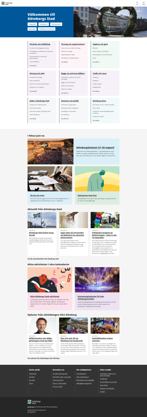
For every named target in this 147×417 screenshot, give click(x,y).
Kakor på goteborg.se (82, 377)
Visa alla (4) (68, 62)
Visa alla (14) (66, 119)
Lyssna (31, 383)
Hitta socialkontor (35, 80)
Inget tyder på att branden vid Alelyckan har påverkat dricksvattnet (72, 235)
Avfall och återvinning (67, 86)
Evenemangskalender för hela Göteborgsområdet (91, 297)
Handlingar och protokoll (46, 29)
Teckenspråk (32, 374)
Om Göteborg (65, 115)
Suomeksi (32, 377)
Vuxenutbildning (34, 62)
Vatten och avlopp (66, 89)
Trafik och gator (97, 84)
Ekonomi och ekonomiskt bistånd (39, 84)
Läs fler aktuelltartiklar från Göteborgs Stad (43, 259)
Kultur (94, 58)
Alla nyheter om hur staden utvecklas (103, 105)
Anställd (102, 392)
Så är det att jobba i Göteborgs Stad (40, 111)
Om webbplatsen (81, 374)
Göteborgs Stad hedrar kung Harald (41, 233)
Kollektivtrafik (97, 87)
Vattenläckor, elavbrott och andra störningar (71, 78)
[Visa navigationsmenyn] (143, 3)
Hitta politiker (104, 385)
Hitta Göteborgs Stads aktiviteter (44, 296)
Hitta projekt (96, 108)
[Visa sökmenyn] (137, 3)
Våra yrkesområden (35, 108)
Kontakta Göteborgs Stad (60, 374)
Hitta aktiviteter (56, 24)
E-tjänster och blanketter (107, 388)
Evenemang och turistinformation (102, 55)
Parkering (95, 77)
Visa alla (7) (98, 62)
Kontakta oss (43, 24)
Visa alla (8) (35, 119)
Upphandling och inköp (68, 55)
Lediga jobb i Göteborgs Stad (38, 105)
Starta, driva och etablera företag (70, 48)
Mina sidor (32, 29)
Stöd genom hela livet (87, 195)
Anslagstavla (103, 379)
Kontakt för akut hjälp (36, 77)
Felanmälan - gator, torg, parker (62, 377)
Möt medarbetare (35, 115)
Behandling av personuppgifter (85, 380)
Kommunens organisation (68, 105)
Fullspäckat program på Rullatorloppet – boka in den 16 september (104, 235)
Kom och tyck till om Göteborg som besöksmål (71, 339)
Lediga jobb (32, 24)
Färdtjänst (96, 80)
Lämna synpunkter (58, 380)
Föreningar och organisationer (70, 58)
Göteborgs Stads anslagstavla (69, 108)
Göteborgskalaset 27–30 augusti (95, 147)
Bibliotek (95, 48)
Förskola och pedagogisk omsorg (39, 48)
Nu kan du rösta (37, 195)
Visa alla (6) (35, 66)
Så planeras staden (98, 116)
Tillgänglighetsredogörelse (84, 383)
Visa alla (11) (66, 93)
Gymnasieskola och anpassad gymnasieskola (38, 57)
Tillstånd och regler (66, 51)
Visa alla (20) (34, 91)
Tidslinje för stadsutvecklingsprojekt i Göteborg (103, 112)
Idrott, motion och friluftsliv (101, 51)
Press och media (57, 386)
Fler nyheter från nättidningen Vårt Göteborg (43, 358)
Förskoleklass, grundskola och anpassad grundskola (41, 52)
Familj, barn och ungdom (37, 87)
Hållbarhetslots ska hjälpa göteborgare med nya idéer (41, 339)
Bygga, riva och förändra (68, 82)
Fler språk (32, 380)
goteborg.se (31, 407)
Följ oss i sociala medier (59, 383)
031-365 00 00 (31, 412)
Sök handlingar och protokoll (108, 382)
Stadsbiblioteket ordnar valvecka (102, 339)
